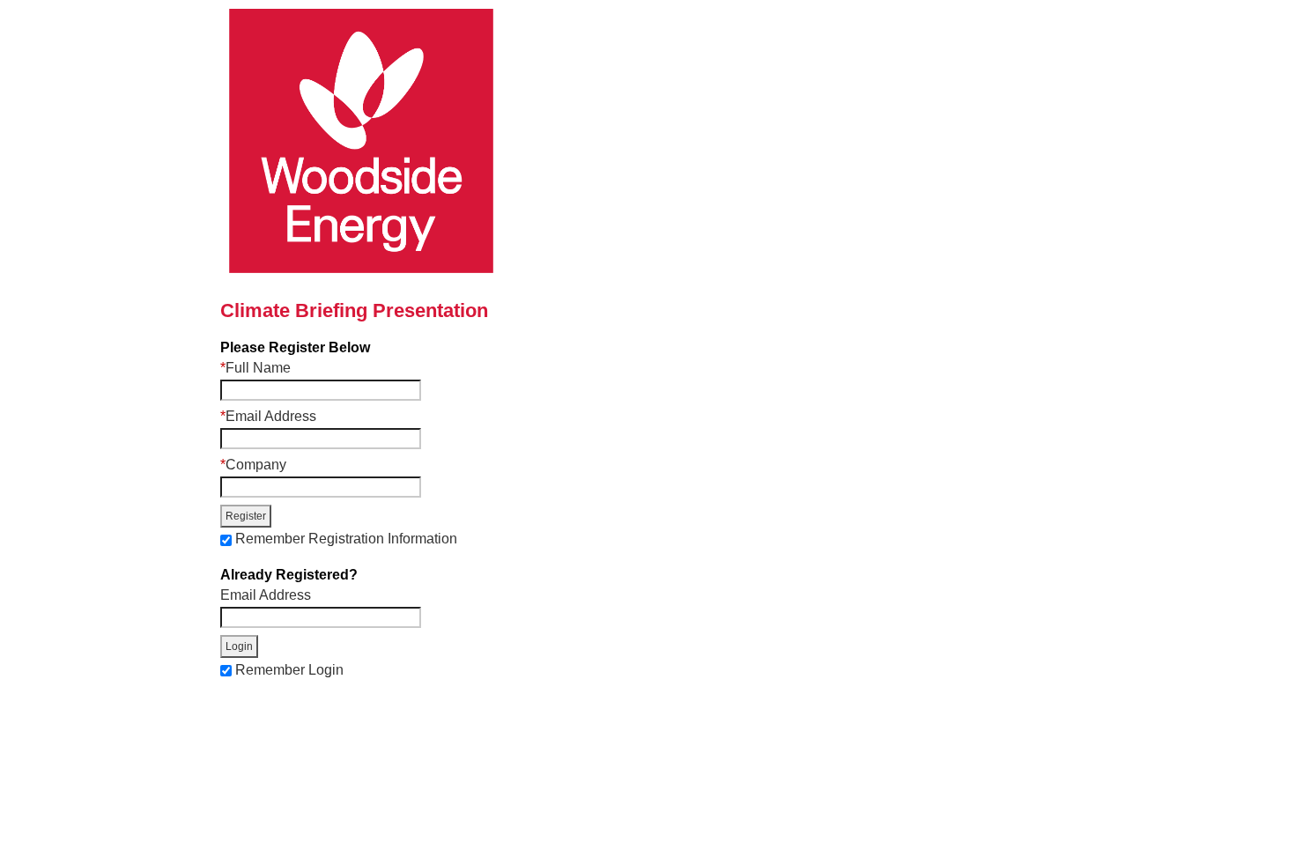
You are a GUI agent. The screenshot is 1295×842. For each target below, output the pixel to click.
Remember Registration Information (346, 538)
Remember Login (289, 668)
